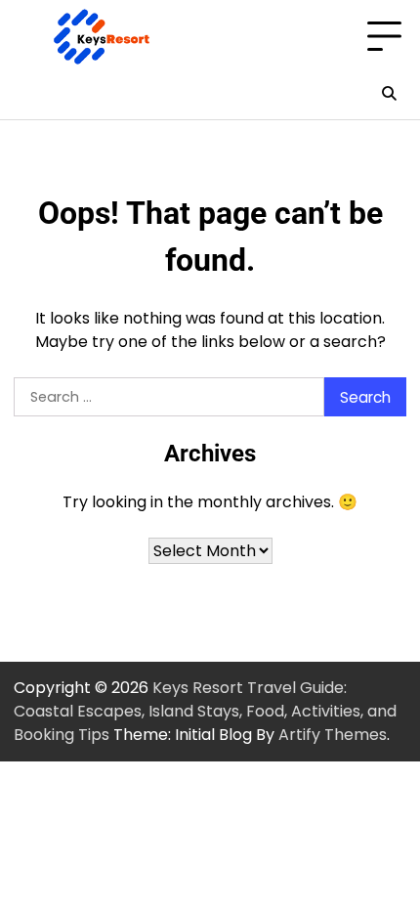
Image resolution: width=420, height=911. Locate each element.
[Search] (388, 93)
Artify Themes (332, 734)
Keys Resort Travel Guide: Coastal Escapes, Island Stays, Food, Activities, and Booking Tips (205, 711)
